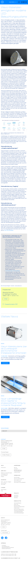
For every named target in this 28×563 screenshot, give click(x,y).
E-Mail (5, 299)
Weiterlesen (5, 363)
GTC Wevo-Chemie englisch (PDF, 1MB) (8, 555)
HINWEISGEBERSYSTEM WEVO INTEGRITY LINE (10, 558)
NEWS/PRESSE (5, 428)
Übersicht (4, 430)
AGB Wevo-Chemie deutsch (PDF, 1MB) (8, 554)
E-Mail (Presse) (6, 454)
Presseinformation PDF (11, 304)
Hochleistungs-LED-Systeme (12, 270)
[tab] (14, 545)
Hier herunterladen (8, 230)
